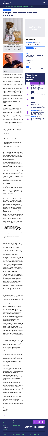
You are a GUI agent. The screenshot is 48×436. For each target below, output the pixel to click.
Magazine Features (16, 6)
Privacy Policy (13, 434)
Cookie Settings (28, 434)
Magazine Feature (6, 10)
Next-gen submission (16, 425)
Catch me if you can (30, 49)
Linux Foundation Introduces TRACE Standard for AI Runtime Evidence (38, 101)
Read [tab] (28, 83)
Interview (34, 116)
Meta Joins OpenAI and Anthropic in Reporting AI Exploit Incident (38, 95)
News (27, 60)
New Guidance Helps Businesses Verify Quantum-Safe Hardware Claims (37, 88)
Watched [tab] (37, 83)
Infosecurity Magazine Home (7, 6)
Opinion (27, 53)
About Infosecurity (6, 422)
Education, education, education (33, 44)
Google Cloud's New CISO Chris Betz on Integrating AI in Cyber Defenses (37, 119)
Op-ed (14, 424)
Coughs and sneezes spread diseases (26, 6)
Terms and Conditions (6, 434)
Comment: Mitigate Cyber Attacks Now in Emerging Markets (34, 56)
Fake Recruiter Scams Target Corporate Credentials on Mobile (38, 106)
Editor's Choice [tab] (42, 83)
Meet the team (5, 424)
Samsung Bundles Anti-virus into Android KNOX (34, 62)
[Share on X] (9, 415)
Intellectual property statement (21, 434)
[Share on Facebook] (5, 415)
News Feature (34, 110)
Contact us (4, 425)
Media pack (5, 429)
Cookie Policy (34, 434)
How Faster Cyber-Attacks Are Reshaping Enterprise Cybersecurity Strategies (37, 113)
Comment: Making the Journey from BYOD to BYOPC (34, 69)
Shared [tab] (32, 83)
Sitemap (38, 434)
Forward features (16, 422)
